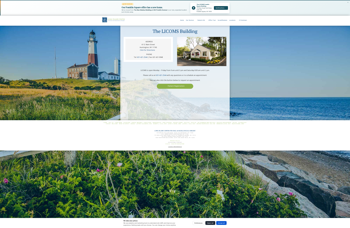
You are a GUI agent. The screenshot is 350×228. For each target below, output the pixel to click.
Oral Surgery (167, 122)
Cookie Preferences (175, 146)
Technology (242, 122)
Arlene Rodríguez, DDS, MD (206, 123)
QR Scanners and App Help (206, 122)
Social (235, 122)
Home (105, 122)
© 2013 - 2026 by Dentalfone (175, 144)
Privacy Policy (175, 140)
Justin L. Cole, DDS (188, 123)
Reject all (210, 223)
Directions (147, 122)
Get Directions (220, 8)
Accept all (221, 223)
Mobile (133, 123)
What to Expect (124, 123)
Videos (108, 123)
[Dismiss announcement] (348, 2)
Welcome (115, 123)
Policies (187, 122)
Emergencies (157, 122)
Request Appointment (224, 122)
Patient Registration (176, 86)
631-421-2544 (161, 75)
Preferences (198, 223)
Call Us (111, 122)
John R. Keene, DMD (174, 123)
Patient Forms (178, 122)
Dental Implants (137, 122)
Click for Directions (147, 50)
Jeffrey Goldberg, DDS (144, 123)
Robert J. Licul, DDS (160, 123)
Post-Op (193, 122)
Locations (126, 122)
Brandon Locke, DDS (224, 123)
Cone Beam (118, 122)
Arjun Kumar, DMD (238, 123)
